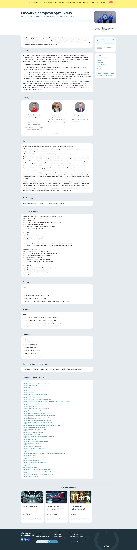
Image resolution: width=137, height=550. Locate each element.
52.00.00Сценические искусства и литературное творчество (38, 471)
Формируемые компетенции (105, 73)
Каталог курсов (40, 533)
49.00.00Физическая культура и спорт (33, 466)
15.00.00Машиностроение (30, 406)
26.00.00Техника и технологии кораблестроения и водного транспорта (41, 425)
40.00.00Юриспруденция (29, 450)
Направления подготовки (104, 75)
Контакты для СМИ (74, 532)
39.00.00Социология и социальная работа (34, 448)
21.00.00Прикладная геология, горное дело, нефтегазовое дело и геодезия (43, 417)
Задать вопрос (58, 536)
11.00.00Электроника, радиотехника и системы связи (37, 399)
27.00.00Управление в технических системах (35, 427)
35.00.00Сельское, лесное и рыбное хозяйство (35, 441)
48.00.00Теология (28, 464)
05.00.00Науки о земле (29, 389)
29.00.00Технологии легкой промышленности (35, 431)
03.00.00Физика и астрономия (31, 385)
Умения (99, 68)
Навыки (99, 71)
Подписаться (52, 542)
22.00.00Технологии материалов (31, 418)
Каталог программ (41, 534)
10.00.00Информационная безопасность (33, 397)
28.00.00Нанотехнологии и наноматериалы (34, 429)
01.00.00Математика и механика (31, 382)
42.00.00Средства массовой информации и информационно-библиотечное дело (44, 453)
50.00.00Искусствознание (30, 467)
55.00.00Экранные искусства (30, 476)
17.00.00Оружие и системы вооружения (33, 410)
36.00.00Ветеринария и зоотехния (32, 443)
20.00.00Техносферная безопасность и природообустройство (39, 415)
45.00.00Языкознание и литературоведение (34, 459)
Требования (100, 62)
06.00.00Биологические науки (31, 390)
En (107, 532)
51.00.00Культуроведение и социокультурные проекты (37, 469)
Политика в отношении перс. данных (79, 538)
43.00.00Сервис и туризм (29, 455)
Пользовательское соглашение (78, 536)
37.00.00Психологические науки (31, 445)
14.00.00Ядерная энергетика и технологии (34, 404)
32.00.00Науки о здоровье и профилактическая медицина (38, 436)
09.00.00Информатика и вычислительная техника (36, 396)
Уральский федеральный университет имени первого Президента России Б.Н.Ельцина (108, 29)
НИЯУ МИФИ (28, 514)
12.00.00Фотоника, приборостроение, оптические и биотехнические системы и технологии (47, 401)
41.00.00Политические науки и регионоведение (35, 452)
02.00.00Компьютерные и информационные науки (36, 383)
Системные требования (60, 538)
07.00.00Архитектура (28, 392)
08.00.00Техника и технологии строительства (35, 394)
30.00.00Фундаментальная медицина (33, 432)
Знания (99, 66)
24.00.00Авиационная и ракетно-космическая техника (37, 422)
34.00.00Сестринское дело (30, 439)
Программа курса (102, 64)
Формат (99, 60)
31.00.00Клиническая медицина (31, 434)
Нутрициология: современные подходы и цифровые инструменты (79, 507)
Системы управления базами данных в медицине (32, 507)
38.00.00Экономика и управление (32, 446)
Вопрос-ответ (57, 534)
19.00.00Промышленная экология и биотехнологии (36, 413)
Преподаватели (101, 58)
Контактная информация (76, 534)
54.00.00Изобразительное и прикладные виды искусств (38, 474)
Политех (75, 514)
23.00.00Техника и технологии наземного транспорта (37, 420)
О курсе (99, 55)
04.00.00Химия (27, 387)
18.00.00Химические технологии (31, 411)
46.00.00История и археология (31, 460)
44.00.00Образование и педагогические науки (35, 457)
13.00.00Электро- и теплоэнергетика (32, 403)
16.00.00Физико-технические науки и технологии (36, 408)
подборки (47, 2)
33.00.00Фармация (28, 438)
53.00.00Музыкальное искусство (31, 473)
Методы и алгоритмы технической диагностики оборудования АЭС (55, 507)
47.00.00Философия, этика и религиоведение (35, 462)
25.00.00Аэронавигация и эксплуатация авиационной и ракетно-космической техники (45, 424)
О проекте (56, 532)
